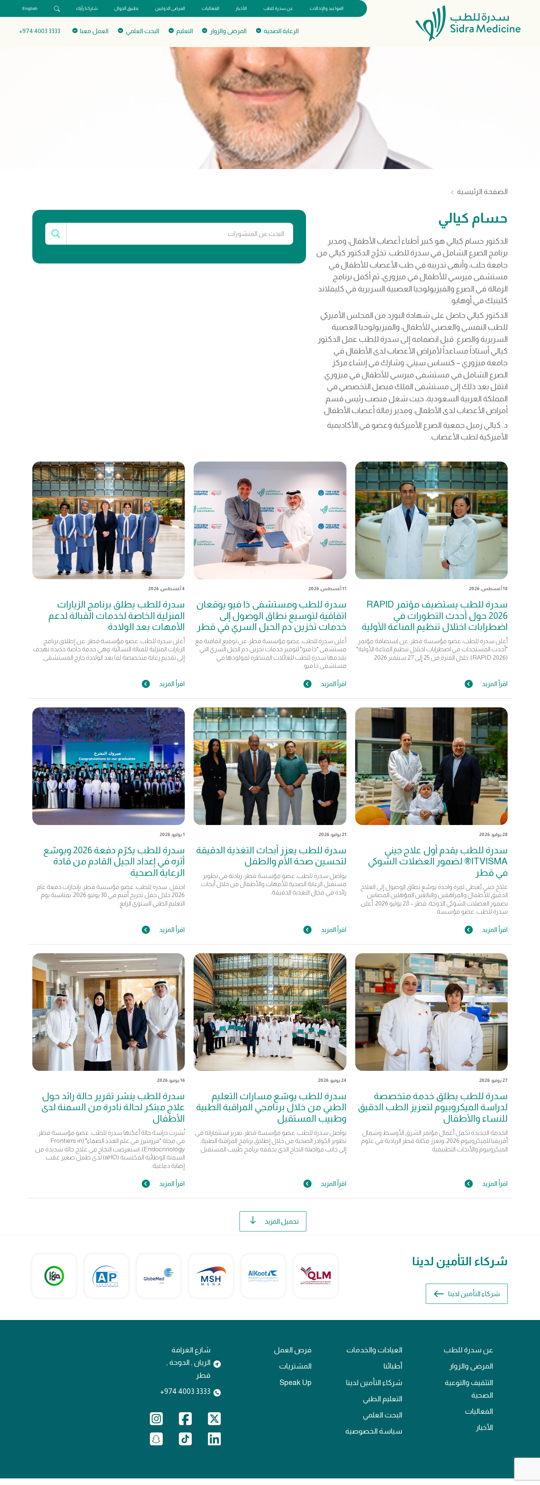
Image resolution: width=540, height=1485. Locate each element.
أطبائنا (393, 1366)
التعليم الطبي (382, 1399)
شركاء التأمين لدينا (474, 1294)
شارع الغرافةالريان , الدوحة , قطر (188, 1362)
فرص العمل (293, 1350)
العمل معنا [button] (94, 31)
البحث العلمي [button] (142, 31)
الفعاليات (210, 8)
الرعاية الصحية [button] (281, 31)
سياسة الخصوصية (373, 1431)
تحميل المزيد (281, 1221)
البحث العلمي (382, 1415)
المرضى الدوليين (170, 8)
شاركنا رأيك (87, 8)
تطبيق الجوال (126, 8)
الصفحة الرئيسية (482, 191)
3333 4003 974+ (39, 31)
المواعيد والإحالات (326, 8)
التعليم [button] (184, 31)
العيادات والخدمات (374, 1350)
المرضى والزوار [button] (228, 31)
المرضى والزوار (471, 1366)
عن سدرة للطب (278, 8)
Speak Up (296, 1382)
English (29, 8)
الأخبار (241, 8)
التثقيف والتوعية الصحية (469, 1388)
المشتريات (295, 1366)
